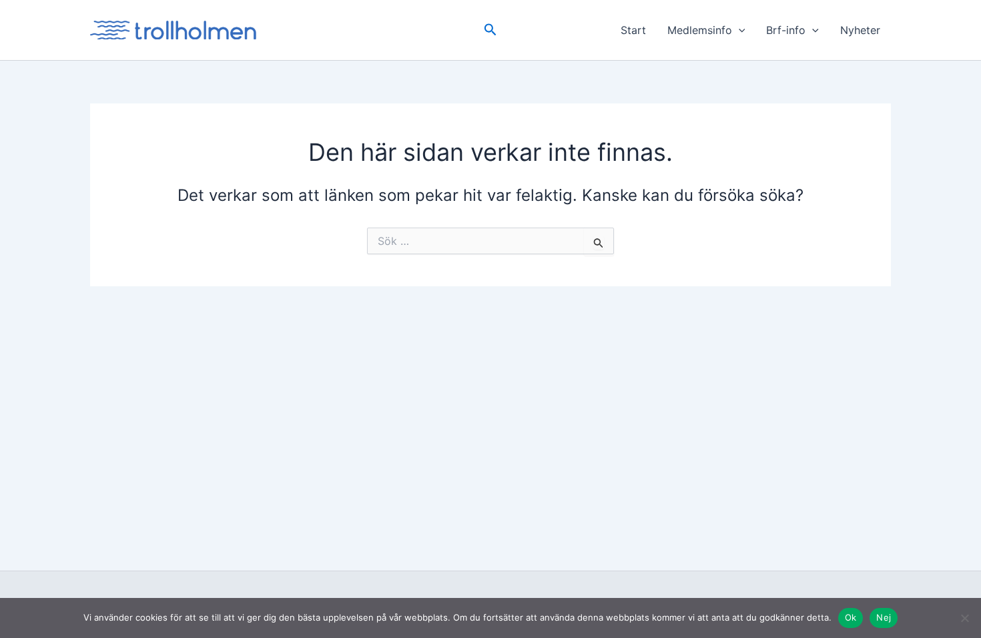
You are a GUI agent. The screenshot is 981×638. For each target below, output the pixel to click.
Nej (883, 617)
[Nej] (964, 618)
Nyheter (860, 30)
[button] (490, 30)
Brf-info (785, 30)
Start (633, 30)
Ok (851, 617)
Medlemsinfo (699, 30)
